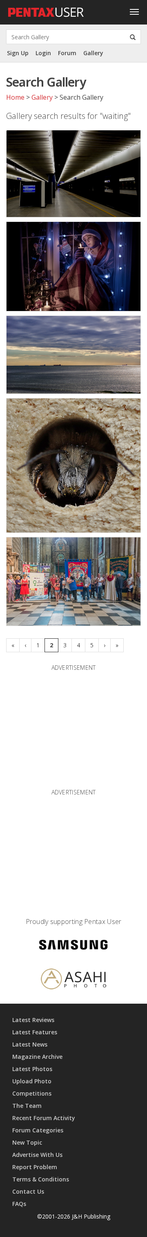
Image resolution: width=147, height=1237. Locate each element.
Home (15, 97)
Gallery (93, 53)
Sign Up (18, 53)
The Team (27, 1105)
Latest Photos (32, 1069)
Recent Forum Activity (43, 1118)
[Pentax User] (46, 10)
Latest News (29, 1044)
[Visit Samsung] (73, 946)
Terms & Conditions (40, 1179)
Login (43, 53)
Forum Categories (37, 1130)
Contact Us (28, 1191)
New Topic (27, 1142)
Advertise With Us (37, 1155)
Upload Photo (31, 1081)
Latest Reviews (33, 1020)
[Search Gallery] (132, 36)
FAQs (19, 1204)
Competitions (31, 1093)
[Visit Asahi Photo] (73, 980)
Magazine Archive (37, 1056)
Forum (67, 53)
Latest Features (34, 1032)
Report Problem (34, 1167)
